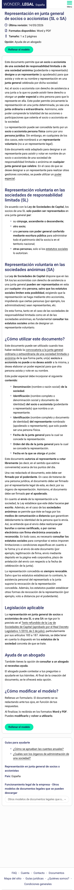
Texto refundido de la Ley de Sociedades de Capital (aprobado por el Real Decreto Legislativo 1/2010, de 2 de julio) (36, 627)
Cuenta (25, 873)
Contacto (39, 873)
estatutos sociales (57, 249)
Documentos (56, 873)
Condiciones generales (38, 884)
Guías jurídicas (34, 878)
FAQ (14, 873)
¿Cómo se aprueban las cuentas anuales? (38, 749)
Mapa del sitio (12, 878)
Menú (69, 7)
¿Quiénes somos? (58, 878)
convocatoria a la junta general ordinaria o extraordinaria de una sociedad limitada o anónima (37, 354)
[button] (65, 799)
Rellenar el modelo (19, 49)
